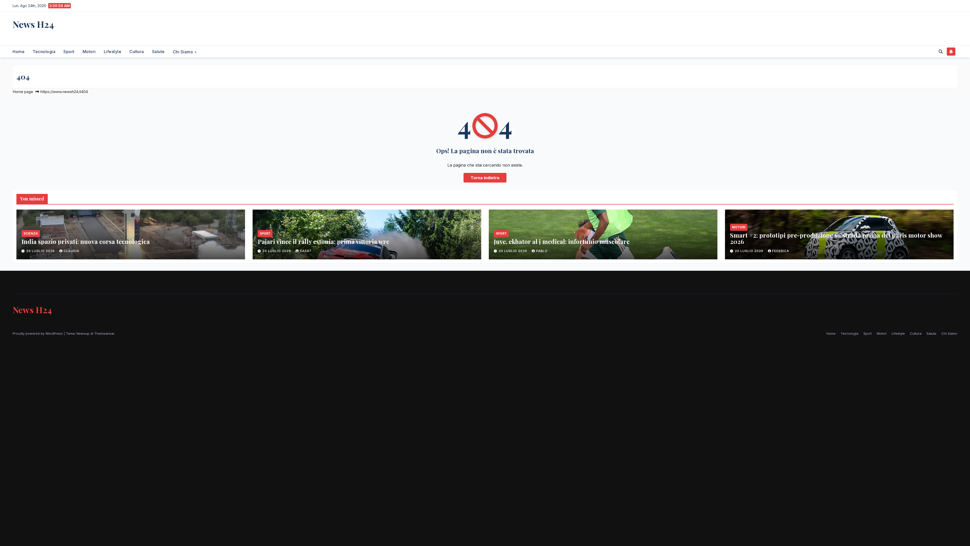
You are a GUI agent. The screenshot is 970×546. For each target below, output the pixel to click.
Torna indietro (485, 177)
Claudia (71, 251)
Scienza (30, 233)
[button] (941, 51)
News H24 (33, 24)
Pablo (542, 251)
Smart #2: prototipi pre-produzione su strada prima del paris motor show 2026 (836, 238)
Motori (89, 51)
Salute (158, 51)
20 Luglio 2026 (41, 251)
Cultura (136, 51)
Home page (23, 91)
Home (19, 51)
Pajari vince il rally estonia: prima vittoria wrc (323, 241)
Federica (780, 251)
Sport (69, 51)
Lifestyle (113, 51)
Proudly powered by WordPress (38, 333)
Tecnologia (44, 51)
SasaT (306, 251)
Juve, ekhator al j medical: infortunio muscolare (561, 241)
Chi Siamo (183, 51)
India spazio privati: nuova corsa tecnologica (85, 241)
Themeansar (104, 333)
